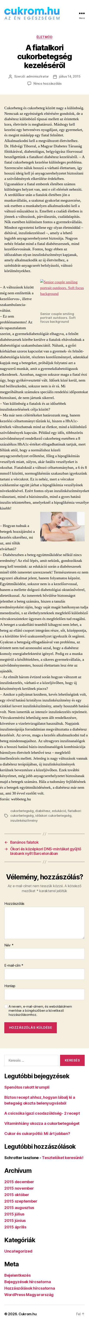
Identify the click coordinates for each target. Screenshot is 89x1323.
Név (9, 945)
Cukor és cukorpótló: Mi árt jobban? (37, 1133)
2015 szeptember (20, 1201)
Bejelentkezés (17, 1275)
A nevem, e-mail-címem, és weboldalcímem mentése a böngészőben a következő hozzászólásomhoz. (40, 1011)
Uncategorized (18, 1251)
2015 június (15, 1220)
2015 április (15, 1227)
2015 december (19, 1182)
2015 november (19, 1188)
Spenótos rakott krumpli (26, 1087)
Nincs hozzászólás (47, 83)
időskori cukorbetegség (53, 815)
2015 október (16, 1194)
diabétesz (42, 811)
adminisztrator (37, 76)
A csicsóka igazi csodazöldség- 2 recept (42, 1113)
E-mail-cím (13, 966)
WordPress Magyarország (29, 1294)
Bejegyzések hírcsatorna (27, 1281)
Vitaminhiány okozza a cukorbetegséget (41, 1123)
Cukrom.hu (28, 1314)
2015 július (14, 1214)
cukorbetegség (22, 811)
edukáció (59, 811)
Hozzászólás (14, 904)
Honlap (9, 986)
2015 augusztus (19, 1207)
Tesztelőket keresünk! (62, 1157)
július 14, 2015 (69, 76)
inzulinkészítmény (24, 820)
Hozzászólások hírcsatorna (29, 1288)
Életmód (45, 37)
